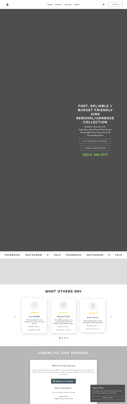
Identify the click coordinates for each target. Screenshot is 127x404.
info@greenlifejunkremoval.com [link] (63, 398)
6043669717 (115, 4)
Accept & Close (108, 397)
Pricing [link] (58, 4)
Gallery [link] (68, 4)
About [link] (77, 4)
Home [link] (49, 4)
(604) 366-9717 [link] (95, 155)
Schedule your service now (95, 148)
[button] (103, 4)
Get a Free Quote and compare (95, 141)
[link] (7, 4)
